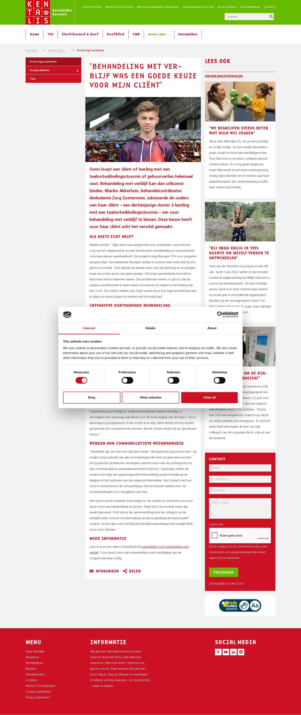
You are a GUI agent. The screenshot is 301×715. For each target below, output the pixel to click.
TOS (50, 34)
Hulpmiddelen (40, 70)
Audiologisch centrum (198, 7)
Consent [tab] (89, 328)
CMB (136, 34)
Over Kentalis (91, 7)
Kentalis (32, 50)
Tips (33, 79)
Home (34, 34)
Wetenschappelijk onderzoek (158, 7)
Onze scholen (227, 7)
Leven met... (159, 34)
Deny (91, 397)
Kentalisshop (250, 7)
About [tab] (211, 328)
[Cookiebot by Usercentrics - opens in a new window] (220, 315)
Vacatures (32, 657)
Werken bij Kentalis (119, 7)
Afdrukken (107, 571)
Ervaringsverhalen (43, 61)
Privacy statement (38, 697)
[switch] (127, 380)
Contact (269, 7)
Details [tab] (151, 328)
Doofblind (115, 34)
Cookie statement (38, 691)
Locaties (31, 680)
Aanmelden (188, 34)
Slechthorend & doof (80, 34)
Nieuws (30, 668)
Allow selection (151, 397)
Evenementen (35, 674)
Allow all (209, 397)
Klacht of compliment (40, 686)
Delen (135, 571)
